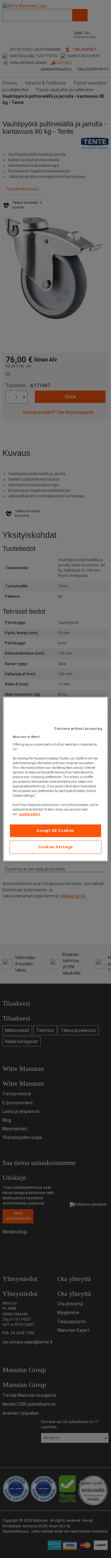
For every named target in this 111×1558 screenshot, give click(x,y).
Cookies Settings (55, 847)
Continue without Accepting (78, 728)
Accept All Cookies (55, 831)
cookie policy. (29, 814)
